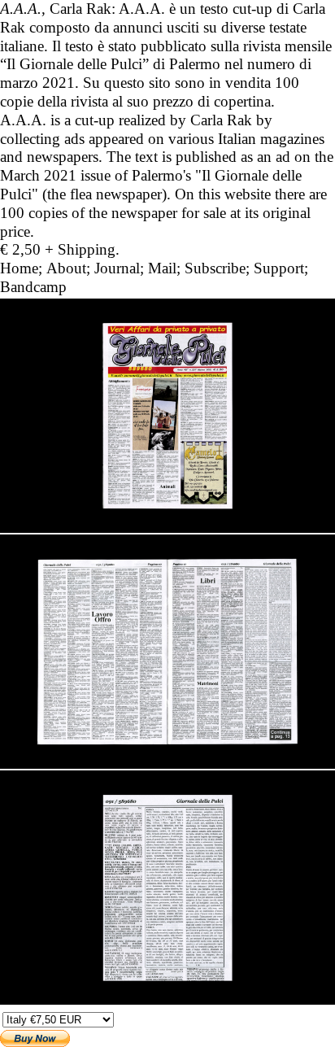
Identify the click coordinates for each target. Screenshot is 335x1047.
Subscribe (215, 268)
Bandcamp (33, 286)
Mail (162, 268)
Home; (21, 268)
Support (279, 268)
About (66, 268)
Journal (117, 268)
